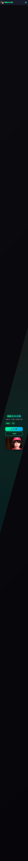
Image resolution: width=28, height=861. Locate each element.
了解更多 (14, 433)
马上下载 (15, 429)
